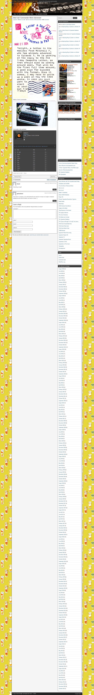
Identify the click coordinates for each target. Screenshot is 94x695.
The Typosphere (62, 174)
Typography (61, 246)
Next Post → (53, 176)
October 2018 (62, 478)
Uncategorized (62, 248)
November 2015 (62, 556)
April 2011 (61, 677)
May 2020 (61, 436)
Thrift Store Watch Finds (64, 228)
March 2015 (61, 574)
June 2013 (61, 621)
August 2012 (61, 643)
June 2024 (61, 327)
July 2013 (61, 619)
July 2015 (61, 565)
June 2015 (61, 568)
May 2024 (61, 329)
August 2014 (61, 590)
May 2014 (61, 597)
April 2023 (61, 358)
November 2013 (62, 610)
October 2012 (62, 639)
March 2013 (61, 628)
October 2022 (62, 371)
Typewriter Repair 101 (63, 235)
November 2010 (62, 686)
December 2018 (62, 474)
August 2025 (61, 295)
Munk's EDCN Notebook (64, 194)
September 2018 (62, 481)
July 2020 (61, 431)
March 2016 (61, 548)
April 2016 (61, 545)
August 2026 (61, 268)
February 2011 (62, 681)
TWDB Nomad (62, 230)
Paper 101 (61, 197)
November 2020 (62, 423)
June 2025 (61, 300)
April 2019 (61, 465)
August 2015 (61, 563)
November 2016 (62, 530)
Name (14, 220)
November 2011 (62, 661)
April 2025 (61, 304)
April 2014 (61, 599)
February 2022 (62, 389)
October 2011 (61, 664)
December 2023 (62, 340)
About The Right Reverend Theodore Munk (23, 14)
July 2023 (61, 351)
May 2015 (61, 570)
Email (14, 224)
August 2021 (61, 402)
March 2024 (61, 333)
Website (15, 227)
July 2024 (61, 324)
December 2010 (62, 684)
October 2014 (62, 585)
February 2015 (62, 577)
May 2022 (61, 382)
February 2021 (62, 416)
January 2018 (62, 498)
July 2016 (61, 539)
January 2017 (62, 525)
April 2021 (61, 411)
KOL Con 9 (61, 190)
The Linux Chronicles (63, 214)
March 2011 (61, 679)
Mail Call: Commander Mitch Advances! (27, 18)
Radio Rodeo (61, 201)
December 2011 (62, 659)
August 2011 (61, 668)
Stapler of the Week (63, 208)
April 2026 (61, 277)
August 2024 (61, 322)
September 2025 (62, 293)
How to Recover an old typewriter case (67, 165)
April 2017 (61, 518)
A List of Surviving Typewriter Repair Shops (68, 163)
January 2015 (62, 579)
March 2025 (61, 306)
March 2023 (61, 360)
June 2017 (61, 514)
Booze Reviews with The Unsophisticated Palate (69, 181)
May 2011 (61, 675)
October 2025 (62, 291)
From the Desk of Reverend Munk (34, 19)
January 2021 (62, 418)
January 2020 (62, 445)
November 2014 (62, 583)
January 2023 (62, 365)
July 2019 (61, 458)
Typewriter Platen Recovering (65, 232)
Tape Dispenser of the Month (65, 210)
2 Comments (46, 19)
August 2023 (61, 349)
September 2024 (62, 320)
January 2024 (62, 338)
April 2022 (61, 385)
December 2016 (62, 527)
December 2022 (62, 367)
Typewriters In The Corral (64, 243)
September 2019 (62, 454)
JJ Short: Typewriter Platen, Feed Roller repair (68, 167)
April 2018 (61, 492)
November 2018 (62, 476)
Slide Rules (61, 203)
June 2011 (61, 673)
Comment (15, 208)
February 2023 (62, 362)
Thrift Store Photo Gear (64, 226)
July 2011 (61, 670)
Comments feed (62, 259)
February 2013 (62, 630)
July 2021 (61, 405)
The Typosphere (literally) (41, 14)
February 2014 (62, 603)
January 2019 (62, 472)
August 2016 (61, 536)
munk (15, 19)
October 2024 (62, 318)
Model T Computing (63, 192)
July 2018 (61, 485)
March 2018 (61, 494)
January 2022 (62, 391)
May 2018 (61, 490)
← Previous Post (16, 176)
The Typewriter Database (64, 172)
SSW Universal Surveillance (65, 205)
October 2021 (62, 398)
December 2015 (62, 554)
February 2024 (62, 335)
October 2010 (62, 688)
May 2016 (61, 543)
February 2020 (62, 443)
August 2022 (61, 376)
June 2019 (61, 460)
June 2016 (61, 541)
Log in (60, 255)
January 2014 (62, 606)
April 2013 (61, 626)
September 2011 (62, 666)
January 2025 (62, 311)
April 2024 (61, 331)
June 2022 (61, 380)
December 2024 (62, 313)
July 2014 (61, 592)
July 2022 (61, 378)
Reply (54, 189)
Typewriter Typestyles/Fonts (65, 239)
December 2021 (62, 393)
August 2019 (61, 456)
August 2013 (61, 617)
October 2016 (62, 532)
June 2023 (61, 353)
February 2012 (62, 657)
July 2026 (61, 271)
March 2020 (61, 440)
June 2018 (61, 487)
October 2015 (62, 559)
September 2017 (62, 507)
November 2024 (62, 315)
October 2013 (62, 612)
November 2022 (62, 369)
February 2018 (62, 496)
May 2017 (61, 516)
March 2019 (61, 467)
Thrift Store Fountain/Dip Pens (65, 223)
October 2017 (62, 505)
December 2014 (62, 581)
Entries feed (61, 257)
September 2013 (62, 615)
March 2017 (61, 521)
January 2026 (62, 284)
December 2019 (62, 447)
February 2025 (62, 309)
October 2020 (62, 425)
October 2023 (62, 344)
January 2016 (62, 552)
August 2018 (61, 483)
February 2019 (62, 469)
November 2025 (62, 289)
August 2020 (61, 429)
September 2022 (62, 373)
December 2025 (62, 286)
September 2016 (62, 534)
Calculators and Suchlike (64, 183)
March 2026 (61, 280)
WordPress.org (62, 262)
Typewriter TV (62, 237)
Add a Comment (51, 179)
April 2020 (61, 438)
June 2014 (61, 594)
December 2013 (62, 608)
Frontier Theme (78, 693)
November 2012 (62, 637)
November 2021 (62, 396)
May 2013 (61, 623)
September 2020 (62, 427)
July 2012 (61, 646)
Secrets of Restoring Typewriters (66, 170)
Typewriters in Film (63, 241)
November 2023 (62, 342)
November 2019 (62, 449)
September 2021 (62, 400)
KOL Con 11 (61, 188)
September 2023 (62, 347)
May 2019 (61, 463)
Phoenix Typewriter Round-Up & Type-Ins (67, 199)
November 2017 (62, 503)
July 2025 (61, 298)
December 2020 (62, 420)
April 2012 (61, 652)
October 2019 (62, 452)
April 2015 (61, 572)
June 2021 (61, 407)
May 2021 (61, 409)
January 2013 (62, 632)
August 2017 (61, 510)
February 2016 (62, 550)
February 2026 (62, 282)
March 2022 (61, 387)
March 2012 (61, 655)
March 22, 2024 (22, 19)
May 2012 (61, 650)
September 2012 (62, 641)
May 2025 (61, 302)
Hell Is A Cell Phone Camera (69, 24)
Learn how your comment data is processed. (39, 234)
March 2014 (61, 601)
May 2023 (61, 356)
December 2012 (62, 635)
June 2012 (61, 648)
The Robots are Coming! (64, 217)
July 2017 (61, 512)
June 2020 (61, 434)
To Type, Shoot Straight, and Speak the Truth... (25, 1)
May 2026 (61, 275)
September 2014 (62, 588)
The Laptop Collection (63, 212)
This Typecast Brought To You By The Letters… (69, 221)
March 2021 (61, 414)
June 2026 (61, 273)
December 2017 (62, 501)
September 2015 (62, 561)
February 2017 (62, 523)
